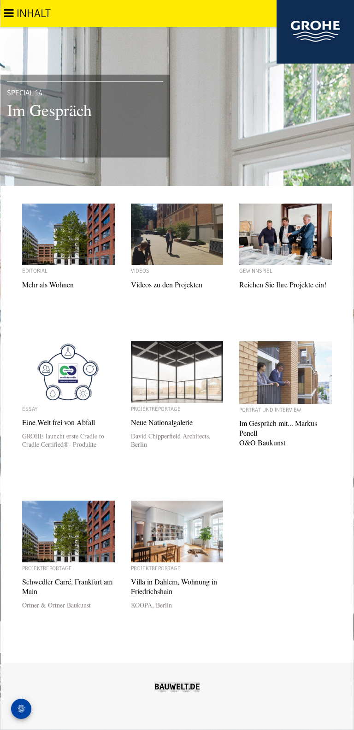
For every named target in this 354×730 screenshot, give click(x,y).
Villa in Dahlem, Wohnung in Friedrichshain (174, 587)
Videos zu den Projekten (166, 278)
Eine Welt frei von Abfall (63, 427)
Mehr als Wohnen (48, 278)
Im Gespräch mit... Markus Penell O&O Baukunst (278, 426)
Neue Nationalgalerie (171, 427)
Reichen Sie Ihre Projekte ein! (282, 278)
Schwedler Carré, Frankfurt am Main (67, 587)
